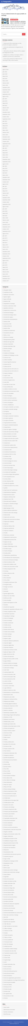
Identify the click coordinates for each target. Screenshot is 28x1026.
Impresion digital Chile (9, 645)
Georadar (6, 591)
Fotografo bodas (7, 584)
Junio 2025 (5, 101)
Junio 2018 (5, 265)
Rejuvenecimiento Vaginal (9, 845)
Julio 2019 (5, 235)
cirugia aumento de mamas (10, 422)
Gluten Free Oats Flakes (9, 595)
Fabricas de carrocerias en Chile (11, 566)
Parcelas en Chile (7, 746)
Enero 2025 (5, 110)
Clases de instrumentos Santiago (11, 431)
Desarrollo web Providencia (10, 501)
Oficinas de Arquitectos (9, 728)
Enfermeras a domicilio (9, 535)
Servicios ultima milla (8, 899)
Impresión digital (7, 643)
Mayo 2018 (5, 267)
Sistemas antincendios (9, 906)
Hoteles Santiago (8, 634)
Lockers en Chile (7, 681)
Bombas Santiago (8, 348)
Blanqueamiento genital (9, 339)
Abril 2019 (5, 242)
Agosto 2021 (5, 184)
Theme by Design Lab (14, 1023)
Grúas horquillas (7, 600)
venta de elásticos (8, 975)
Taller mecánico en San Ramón (10, 926)
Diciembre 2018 (6, 251)
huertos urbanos (7, 636)
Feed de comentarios (8, 1011)
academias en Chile (8, 292)
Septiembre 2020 (6, 204)
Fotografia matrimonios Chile (10, 582)
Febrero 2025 (6, 107)
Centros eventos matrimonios (10, 400)
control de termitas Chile (9, 465)
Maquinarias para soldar (9, 697)
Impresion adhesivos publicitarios (11, 640)
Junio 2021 (5, 188)
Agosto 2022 (5, 164)
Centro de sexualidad (8, 393)
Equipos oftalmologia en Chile (10, 546)
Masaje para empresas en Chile (11, 705)
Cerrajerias (6, 411)
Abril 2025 (5, 105)
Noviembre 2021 (6, 179)
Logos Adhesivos (7, 688)
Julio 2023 (5, 148)
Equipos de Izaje (7, 541)
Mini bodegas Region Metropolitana (12, 715)
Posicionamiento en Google (10, 793)
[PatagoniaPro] (14, 7)
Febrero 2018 (6, 271)
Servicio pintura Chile (8, 894)
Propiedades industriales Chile (10, 818)
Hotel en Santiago (8, 620)
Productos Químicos (8, 816)
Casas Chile (6, 382)
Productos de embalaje (9, 807)
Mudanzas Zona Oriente (9, 719)
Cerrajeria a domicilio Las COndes (11, 407)
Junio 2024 (5, 123)
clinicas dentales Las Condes (10, 434)
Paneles (5, 739)
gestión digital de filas (9, 593)
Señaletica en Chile (8, 885)
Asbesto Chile (7, 321)
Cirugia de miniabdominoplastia (11, 425)
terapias (6, 933)
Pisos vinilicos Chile (8, 777)
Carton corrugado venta (9, 380)
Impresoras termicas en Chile (10, 649)
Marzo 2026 (5, 80)
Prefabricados (7, 798)
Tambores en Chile (8, 930)
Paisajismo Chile (7, 735)
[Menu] (2, 1)
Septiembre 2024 (6, 119)
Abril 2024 (5, 128)
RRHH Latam (7, 867)
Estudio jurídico (7, 553)
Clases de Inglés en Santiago (10, 429)
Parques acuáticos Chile (9, 748)
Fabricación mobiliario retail (10, 564)
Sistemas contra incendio (9, 908)
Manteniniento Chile (8, 694)
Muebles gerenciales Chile (9, 723)
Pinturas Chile (7, 764)
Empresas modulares (8, 530)
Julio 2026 (5, 71)
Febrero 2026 (6, 83)
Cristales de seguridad (9, 483)
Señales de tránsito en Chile (10, 881)
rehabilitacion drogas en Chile (10, 840)
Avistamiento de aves (8, 332)
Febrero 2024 (6, 132)
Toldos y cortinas (8, 937)
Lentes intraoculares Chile (9, 674)
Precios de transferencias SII (10, 795)
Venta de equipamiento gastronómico (12, 977)
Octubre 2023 (6, 141)
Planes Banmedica (8, 782)
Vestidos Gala (7, 991)
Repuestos (6, 849)
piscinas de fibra (7, 766)
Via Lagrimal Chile (8, 993)
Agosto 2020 (5, 206)
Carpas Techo (7, 375)
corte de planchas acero (9, 476)
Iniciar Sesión (6, 1007)
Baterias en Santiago (8, 337)
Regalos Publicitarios (8, 836)
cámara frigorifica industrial (10, 362)
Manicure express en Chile (10, 690)
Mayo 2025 (5, 103)
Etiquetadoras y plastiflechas (10, 555)
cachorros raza (7, 357)
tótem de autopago (8, 944)
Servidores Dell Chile (8, 901)
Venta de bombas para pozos (10, 971)
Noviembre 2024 (6, 114)
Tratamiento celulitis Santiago (10, 948)
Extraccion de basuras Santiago (11, 559)
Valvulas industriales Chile (9, 964)
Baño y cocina (7, 335)
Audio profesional (8, 326)
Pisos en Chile (7, 771)
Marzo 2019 (5, 244)
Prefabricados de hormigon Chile (11, 800)
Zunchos (6, 998)
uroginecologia (7, 959)
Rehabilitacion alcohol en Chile (10, 838)
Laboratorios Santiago (9, 667)
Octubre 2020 (6, 202)
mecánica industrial (8, 708)
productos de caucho (8, 804)
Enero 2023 (5, 157)
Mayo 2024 (5, 125)
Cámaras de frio (7, 366)
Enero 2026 (5, 85)
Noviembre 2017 (6, 278)
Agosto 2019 (5, 233)
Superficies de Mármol (9, 919)
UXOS (5, 962)
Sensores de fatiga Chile (9, 888)
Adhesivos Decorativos (9, 294)
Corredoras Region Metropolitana (11, 474)
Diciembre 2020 (6, 197)
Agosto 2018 (5, 260)
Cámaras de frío (7, 364)
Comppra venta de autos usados (11, 438)
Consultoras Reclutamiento (10, 452)
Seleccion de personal (9, 879)
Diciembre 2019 (6, 224)
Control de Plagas (8, 458)
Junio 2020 (5, 211)
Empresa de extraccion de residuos (12, 519)
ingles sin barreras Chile (9, 654)
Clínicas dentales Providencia (10, 436)
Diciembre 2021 (6, 177)
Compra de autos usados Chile (10, 440)
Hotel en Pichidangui (8, 618)
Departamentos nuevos (9, 494)
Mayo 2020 (5, 213)
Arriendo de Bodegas (8, 312)
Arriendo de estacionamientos (10, 319)
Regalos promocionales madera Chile (12, 834)
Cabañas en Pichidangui (9, 353)
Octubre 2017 (6, 280)
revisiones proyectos (8, 856)
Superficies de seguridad (9, 921)
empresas (6, 523)
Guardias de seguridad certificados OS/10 (13, 609)
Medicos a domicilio (8, 710)
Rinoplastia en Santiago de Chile (11, 861)
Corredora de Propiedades (10, 472)
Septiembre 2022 (6, 161)
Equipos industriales (8, 544)
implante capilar (7, 638)
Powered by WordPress (19, 1022)
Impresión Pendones (8, 647)
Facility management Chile (9, 568)
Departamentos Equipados (10, 492)
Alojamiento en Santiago (9, 303)
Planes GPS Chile (7, 786)
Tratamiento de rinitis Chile (10, 951)
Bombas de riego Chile (9, 341)
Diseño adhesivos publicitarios (10, 510)
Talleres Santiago (8, 928)
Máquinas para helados (9, 701)
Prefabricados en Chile (9, 802)
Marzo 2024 (5, 130)
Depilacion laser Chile (8, 499)
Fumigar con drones (8, 586)
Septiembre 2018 (6, 258)
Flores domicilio (7, 577)
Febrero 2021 (6, 193)
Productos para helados (9, 813)
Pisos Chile (6, 768)
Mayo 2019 (5, 240)
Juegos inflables (7, 661)
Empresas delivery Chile (9, 526)
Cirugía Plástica (7, 427)
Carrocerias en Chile (8, 377)
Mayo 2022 (5, 170)
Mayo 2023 (5, 152)
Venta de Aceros (7, 968)
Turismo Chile (7, 957)
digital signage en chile (9, 508)
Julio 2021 (5, 186)
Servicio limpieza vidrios (9, 892)
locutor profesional (8, 683)
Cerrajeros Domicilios (8, 420)
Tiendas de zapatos (8, 935)
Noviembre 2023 (6, 139)
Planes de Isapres (8, 784)
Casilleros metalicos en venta (10, 389)
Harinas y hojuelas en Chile (10, 611)
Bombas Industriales (8, 344)
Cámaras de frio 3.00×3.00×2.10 (11, 371)
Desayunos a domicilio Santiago (11, 503)
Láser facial (6, 670)
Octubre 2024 (6, 116)
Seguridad (6, 876)
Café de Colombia (8, 359)
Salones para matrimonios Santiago (12, 872)
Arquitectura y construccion (10, 310)
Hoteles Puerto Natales (9, 631)
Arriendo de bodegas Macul (10, 314)
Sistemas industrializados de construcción (13, 912)
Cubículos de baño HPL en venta (11, 485)
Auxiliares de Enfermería (9, 330)
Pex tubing (6, 762)
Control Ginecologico (8, 467)
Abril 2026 (5, 78)
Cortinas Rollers (7, 479)
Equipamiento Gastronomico (10, 537)
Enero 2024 (5, 134)
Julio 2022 (5, 166)
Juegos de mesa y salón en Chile (11, 658)
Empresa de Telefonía (9, 521)
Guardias (6, 604)
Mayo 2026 (5, 76)
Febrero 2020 (6, 220)
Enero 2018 (5, 274)
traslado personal (8, 946)
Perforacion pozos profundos (10, 759)
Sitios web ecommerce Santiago (11, 915)
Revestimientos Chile (8, 852)
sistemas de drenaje (8, 910)
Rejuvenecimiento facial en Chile (11, 843)
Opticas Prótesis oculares (9, 730)
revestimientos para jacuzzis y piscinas (12, 854)
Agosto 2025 (5, 96)
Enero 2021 (5, 195)
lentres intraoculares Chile (9, 676)
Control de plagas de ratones (10, 461)
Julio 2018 (5, 262)
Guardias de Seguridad (9, 607)
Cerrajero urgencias (8, 418)
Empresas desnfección (9, 528)
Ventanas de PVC (8, 986)
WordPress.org (7, 1014)
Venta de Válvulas (8, 984)
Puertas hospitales (8, 825)
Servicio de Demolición (9, 890)
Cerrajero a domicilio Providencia (11, 416)
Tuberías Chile (7, 955)
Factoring (6, 571)
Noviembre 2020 (6, 199)
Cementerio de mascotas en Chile (11, 391)
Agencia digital (7, 296)
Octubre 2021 (6, 182)
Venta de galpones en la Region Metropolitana (14, 980)
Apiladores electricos (8, 308)
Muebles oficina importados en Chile (12, 726)
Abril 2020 (5, 215)
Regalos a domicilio (8, 831)
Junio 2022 (5, 168)
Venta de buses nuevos (9, 973)
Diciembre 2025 (6, 87)
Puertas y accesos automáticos (11, 827)
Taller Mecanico (7, 923)
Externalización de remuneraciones (11, 557)
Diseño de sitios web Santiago (10, 512)
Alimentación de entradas (9, 1009)
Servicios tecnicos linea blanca (10, 897)
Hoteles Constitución (8, 622)
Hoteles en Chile (7, 627)
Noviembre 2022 (6, 159)
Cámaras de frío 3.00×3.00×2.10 (11, 368)
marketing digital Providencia (10, 703)
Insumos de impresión (9, 656)
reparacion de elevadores (9, 847)
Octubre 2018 (6, 256)
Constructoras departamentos (10, 447)
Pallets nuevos (7, 737)
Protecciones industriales (9, 820)
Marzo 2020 (5, 217)
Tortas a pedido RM (8, 939)
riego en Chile (7, 858)
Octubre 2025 (6, 92)
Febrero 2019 (6, 247)
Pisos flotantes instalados (9, 775)
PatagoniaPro (7, 1)
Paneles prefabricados (9, 741)
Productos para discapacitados (11, 811)
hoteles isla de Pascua (9, 629)
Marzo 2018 (5, 269)
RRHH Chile (6, 865)
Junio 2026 (5, 74)
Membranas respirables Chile (10, 712)
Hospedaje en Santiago (9, 616)
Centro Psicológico (8, 395)
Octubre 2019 (6, 229)
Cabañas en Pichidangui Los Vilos (11, 355)
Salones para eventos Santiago (11, 870)
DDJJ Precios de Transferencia (10, 490)
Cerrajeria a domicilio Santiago (10, 409)
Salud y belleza (7, 874)
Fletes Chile (6, 575)
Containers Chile (7, 456)
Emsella (5, 532)
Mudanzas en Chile (8, 717)
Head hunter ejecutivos (9, 613)
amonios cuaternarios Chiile (10, 305)
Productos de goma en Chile (10, 809)
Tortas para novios (8, 941)
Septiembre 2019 (6, 231)
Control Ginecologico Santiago (10, 469)
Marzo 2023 (5, 155)
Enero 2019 (5, 249)
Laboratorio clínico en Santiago (11, 665)
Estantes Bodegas (8, 550)
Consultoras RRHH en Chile (10, 454)
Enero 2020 (5, 222)
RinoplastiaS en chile (8, 863)
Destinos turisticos (8, 505)
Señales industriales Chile (9, 883)
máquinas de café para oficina (10, 699)
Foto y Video (7, 580)
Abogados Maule (7, 290)
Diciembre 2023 (6, 137)
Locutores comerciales (9, 685)
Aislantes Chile (7, 301)
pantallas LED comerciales (9, 744)
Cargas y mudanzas (8, 373)
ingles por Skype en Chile (9, 652)
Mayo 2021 (5, 191)
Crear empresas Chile (8, 481)
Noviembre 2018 (6, 253)
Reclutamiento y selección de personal (12, 829)
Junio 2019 (5, 238)
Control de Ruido (7, 463)
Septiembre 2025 (6, 94)
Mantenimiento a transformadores (11, 692)
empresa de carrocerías (9, 517)
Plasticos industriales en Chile (10, 791)
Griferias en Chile (7, 598)
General (5, 589)
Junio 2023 (5, 150)
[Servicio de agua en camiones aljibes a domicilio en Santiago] (5, 21)
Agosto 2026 (5, 69)
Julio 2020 (5, 208)
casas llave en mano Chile (9, 384)
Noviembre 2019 (6, 226)
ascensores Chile (7, 323)
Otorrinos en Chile (8, 732)
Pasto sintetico (7, 750)
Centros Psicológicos (8, 402)
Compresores (7, 443)
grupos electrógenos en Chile (10, 602)
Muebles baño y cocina (9, 721)
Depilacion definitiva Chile (9, 497)
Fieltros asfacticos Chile (9, 573)
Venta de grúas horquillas (9, 982)
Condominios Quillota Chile (10, 445)
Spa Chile (6, 917)
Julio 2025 (5, 98)
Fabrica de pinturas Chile (9, 562)
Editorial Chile (7, 514)
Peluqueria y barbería (8, 755)
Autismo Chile (7, 328)
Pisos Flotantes (7, 773)
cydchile (5, 487)
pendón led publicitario (9, 757)
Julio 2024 (5, 121)
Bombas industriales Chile (9, 346)
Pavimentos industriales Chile (10, 753)
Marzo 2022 (5, 175)
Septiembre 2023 (6, 143)
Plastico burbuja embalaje (9, 789)
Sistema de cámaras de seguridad (11, 903)
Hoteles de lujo (7, 625)
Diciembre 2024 (6, 112)
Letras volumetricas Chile (9, 679)
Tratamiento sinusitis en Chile (10, 953)
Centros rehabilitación (9, 404)
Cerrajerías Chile (7, 413)
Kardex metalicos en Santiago (10, 663)
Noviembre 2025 (6, 89)
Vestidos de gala (7, 989)
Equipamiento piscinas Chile (10, 539)
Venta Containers (8, 966)
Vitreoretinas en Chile (8, 995)
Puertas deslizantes (8, 822)
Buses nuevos (7, 350)
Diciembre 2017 (6, 276)
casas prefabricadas (8, 386)
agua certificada (14, 19)
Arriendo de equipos (8, 317)
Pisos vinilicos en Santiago (9, 780)
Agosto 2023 (5, 146)
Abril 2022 (5, 173)
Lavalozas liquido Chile (9, 672)
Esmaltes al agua (7, 548)
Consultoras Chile (8, 449)
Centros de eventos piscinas (10, 398)
